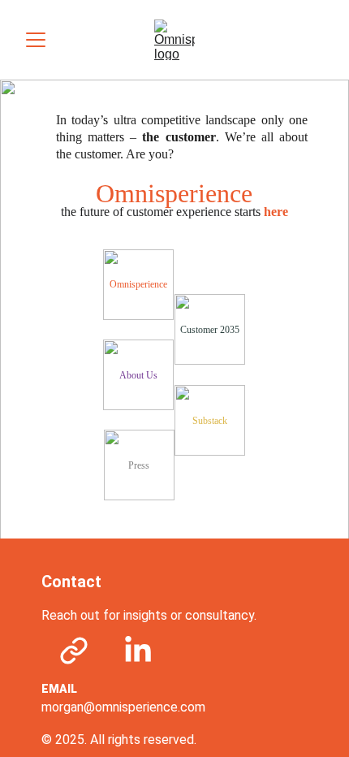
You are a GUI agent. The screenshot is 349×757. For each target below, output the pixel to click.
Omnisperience (138, 284)
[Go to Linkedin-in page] (138, 650)
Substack (209, 420)
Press (138, 465)
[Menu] (35, 39)
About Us (138, 375)
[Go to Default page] (73, 650)
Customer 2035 (209, 329)
